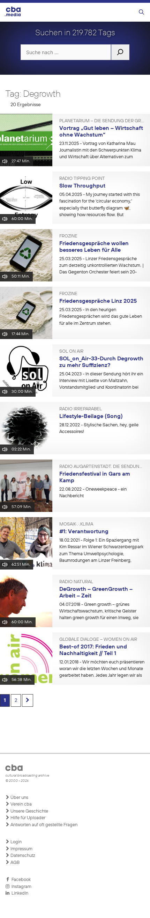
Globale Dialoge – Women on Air (98, 640)
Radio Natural (76, 582)
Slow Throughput (82, 186)
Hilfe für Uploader (27, 818)
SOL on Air (71, 352)
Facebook (20, 879)
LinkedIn (18, 893)
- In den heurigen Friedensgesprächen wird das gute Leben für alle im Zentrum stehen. (100, 317)
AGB (14, 862)
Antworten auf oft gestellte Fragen (43, 825)
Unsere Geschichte (28, 811)
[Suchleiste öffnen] (141, 12)
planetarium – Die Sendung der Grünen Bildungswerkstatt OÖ (102, 121)
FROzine (68, 236)
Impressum (20, 849)
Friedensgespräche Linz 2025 (98, 301)
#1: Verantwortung (83, 532)
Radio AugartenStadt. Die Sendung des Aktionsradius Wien (102, 467)
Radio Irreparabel (80, 409)
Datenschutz (22, 855)
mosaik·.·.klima (76, 524)
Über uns (18, 797)
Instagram (20, 886)
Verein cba (20, 804)
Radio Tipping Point (82, 179)
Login (15, 842)
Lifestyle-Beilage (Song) (91, 416)
